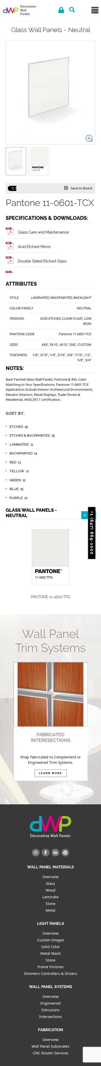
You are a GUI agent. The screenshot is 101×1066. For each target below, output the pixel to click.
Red (15, 462)
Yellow (19, 471)
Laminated (21, 444)
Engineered (50, 1003)
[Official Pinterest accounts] (65, 852)
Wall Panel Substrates (50, 1046)
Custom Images (50, 939)
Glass (50, 883)
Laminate (50, 896)
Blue (16, 489)
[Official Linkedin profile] (55, 852)
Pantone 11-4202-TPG (50, 597)
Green (17, 480)
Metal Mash (50, 953)
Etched (19, 427)
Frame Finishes (51, 966)
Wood (50, 890)
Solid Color (50, 946)
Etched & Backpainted (32, 435)
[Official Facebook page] (45, 852)
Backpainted (23, 453)
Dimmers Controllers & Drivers (50, 973)
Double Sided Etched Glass (42, 261)
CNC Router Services (50, 1053)
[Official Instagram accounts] (36, 852)
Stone (50, 903)
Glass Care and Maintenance (43, 232)
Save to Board (81, 188)
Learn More (50, 773)
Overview (50, 876)
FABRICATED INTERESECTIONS (50, 737)
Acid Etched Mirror (34, 246)
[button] (8, 701)
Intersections (50, 1016)
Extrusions (50, 1009)
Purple (18, 498)
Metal (50, 910)
